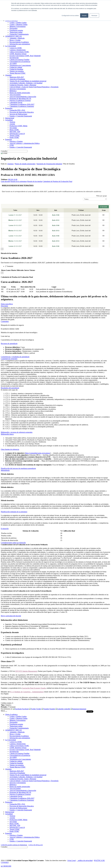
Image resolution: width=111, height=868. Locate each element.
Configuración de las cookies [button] (70, 15)
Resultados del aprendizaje (10, 388)
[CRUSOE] (96, 853)
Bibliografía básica (7, 434)
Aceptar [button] (84, 15)
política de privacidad (85, 860)
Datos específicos (7, 304)
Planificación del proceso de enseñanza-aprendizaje (18, 468)
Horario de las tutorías (34, 181)
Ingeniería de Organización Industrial (49, 164)
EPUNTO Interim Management (26, 671)
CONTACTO (16, 845)
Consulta (4, 151)
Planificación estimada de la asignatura (14, 512)
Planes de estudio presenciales (25, 164)
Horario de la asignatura (18, 181)
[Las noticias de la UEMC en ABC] (66, 853)
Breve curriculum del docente (11, 616)
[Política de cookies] (77, 860)
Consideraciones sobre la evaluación (13, 543)
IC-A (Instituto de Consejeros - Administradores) (27, 692)
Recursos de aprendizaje (9, 343)
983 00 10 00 (12, 179)
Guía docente (5, 181)
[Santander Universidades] (104, 853)
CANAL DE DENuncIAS (35, 845)
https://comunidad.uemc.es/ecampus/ (37, 453)
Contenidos (5, 321)
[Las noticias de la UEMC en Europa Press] (87, 853)
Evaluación (5, 529)
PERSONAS (23, 845)
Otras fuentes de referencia (10, 449)
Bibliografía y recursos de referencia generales (16, 432)
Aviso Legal (71, 860)
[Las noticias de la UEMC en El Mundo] (75, 853)
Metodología (5, 470)
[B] (6, 711)
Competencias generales (9, 359)
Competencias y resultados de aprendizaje (15, 357)
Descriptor (4, 306)
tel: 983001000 (6, 866)
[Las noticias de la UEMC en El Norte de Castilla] (44, 853)
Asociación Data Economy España (34, 688)
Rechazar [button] (94, 15)
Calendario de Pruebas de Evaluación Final (57, 181)
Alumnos (10, 164)
